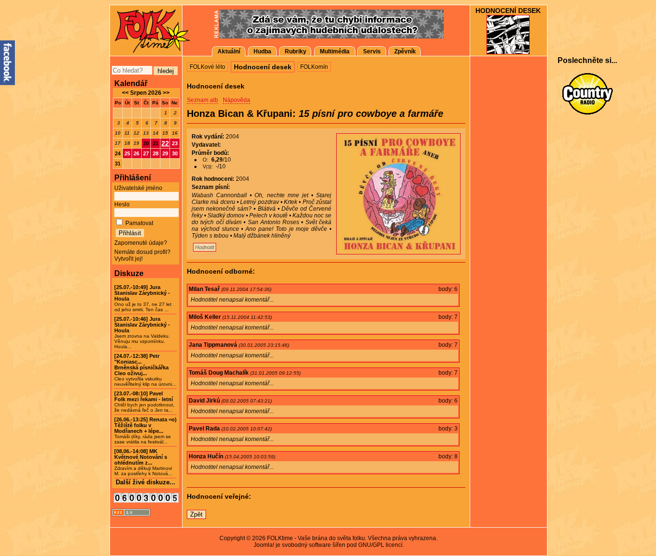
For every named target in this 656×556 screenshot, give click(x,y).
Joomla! (264, 545)
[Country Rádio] (587, 93)
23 (175, 143)
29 (165, 153)
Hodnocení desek (508, 10)
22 (165, 143)
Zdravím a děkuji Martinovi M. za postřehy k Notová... (143, 462)
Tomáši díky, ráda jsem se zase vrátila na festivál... (145, 430)
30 (175, 153)
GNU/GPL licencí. (381, 545)
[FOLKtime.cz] (145, 30)
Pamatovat (139, 223)
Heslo (122, 204)
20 (146, 143)
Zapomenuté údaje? (140, 243)
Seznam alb (202, 100)
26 (136, 153)
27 (146, 153)
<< (125, 92)
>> (165, 92)
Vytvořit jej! (128, 258)
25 (127, 153)
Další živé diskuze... (145, 482)
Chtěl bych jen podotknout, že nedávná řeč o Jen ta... (144, 402)
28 (155, 153)
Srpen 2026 (145, 92)
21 (155, 143)
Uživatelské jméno (138, 188)
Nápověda (236, 100)
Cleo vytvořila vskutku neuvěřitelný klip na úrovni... (145, 370)
